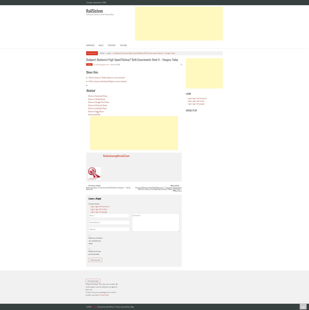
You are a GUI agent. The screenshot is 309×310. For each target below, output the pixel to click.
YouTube (123, 45)
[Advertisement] (179, 24)
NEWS (101, 45)
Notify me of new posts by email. (95, 252)
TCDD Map (111, 45)
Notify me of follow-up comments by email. (96, 241)
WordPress (110, 307)
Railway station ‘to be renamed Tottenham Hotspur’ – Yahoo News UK (108, 188)
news (109, 53)
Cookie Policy (104, 295)
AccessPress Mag (127, 307)
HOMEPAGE (90, 45)
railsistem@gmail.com (102, 64)
